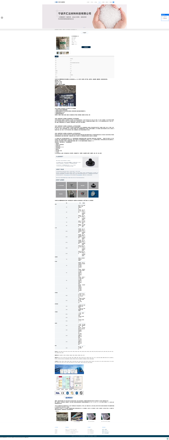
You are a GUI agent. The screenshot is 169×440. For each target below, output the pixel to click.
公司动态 (95, 2)
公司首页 (88, 2)
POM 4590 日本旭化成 (77, 421)
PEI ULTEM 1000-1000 (91, 421)
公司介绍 (92, 2)
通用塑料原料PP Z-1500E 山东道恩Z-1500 (71, 430)
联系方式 (107, 2)
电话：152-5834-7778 (105, 430)
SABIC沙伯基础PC (90, 429)
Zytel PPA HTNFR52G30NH (62, 421)
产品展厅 (99, 2)
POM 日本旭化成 (67, 29)
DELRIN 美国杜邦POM (90, 430)
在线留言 (111, 2)
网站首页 (60, 29)
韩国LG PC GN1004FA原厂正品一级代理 (70, 429)
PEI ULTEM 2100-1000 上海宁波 (105, 421)
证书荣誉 (103, 2)
